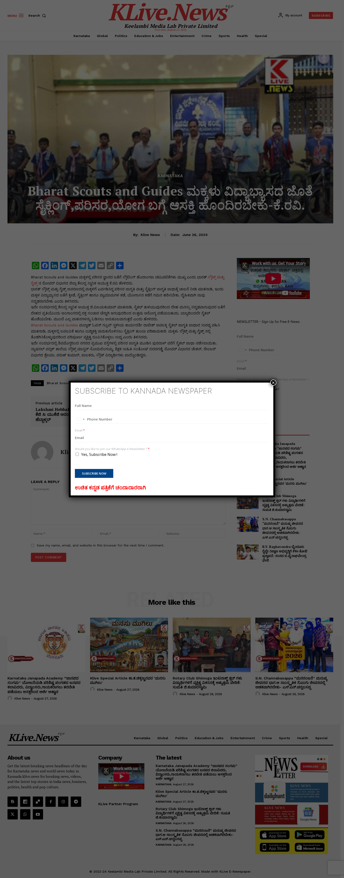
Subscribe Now (94, 473)
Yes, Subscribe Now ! (99, 454)
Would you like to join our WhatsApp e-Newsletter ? (112, 449)
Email (80, 430)
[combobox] (80, 419)
